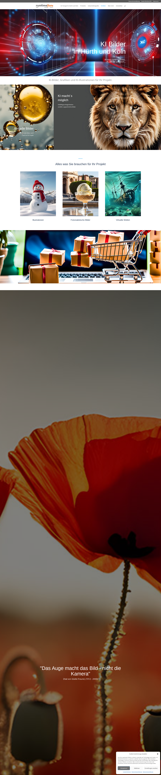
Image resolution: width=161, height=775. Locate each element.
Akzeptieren (123, 768)
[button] (157, 754)
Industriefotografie (93, 6)
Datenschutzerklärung (137, 772)
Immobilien (119, 6)
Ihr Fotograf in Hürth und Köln (69, 6)
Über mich (111, 6)
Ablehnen (137, 768)
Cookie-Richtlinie (127, 772)
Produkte (83, 6)
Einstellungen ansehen (151, 768)
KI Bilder (103, 6)
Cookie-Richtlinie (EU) (146, 1)
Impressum (155, 1)
